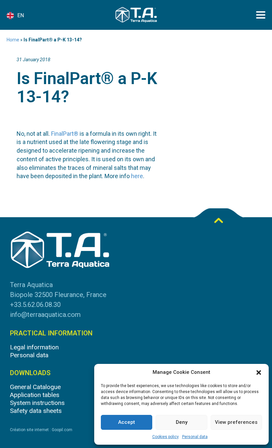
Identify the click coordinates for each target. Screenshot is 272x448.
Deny (181, 422)
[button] (258, 372)
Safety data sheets (36, 411)
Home (13, 39)
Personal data (195, 436)
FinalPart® (64, 133)
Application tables (34, 395)
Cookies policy (165, 436)
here (137, 176)
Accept (126, 422)
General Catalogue (35, 387)
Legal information (34, 347)
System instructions (37, 403)
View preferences (236, 422)
